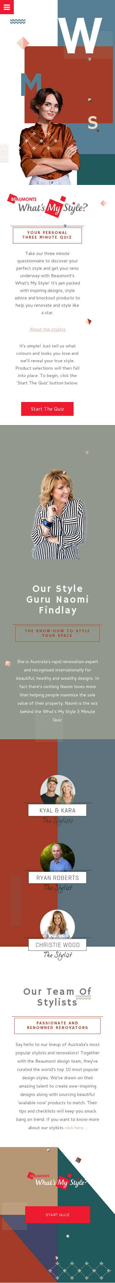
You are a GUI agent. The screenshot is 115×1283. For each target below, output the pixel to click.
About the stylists (47, 329)
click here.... (76, 1127)
